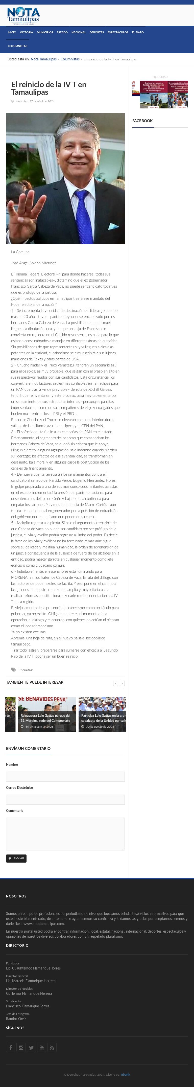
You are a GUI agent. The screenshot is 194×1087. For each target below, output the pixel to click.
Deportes (97, 32)
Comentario (14, 811)
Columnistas (17, 46)
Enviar (18, 858)
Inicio (12, 32)
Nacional (78, 32)
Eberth (125, 1074)
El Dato (138, 32)
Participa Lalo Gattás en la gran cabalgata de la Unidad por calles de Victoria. (95, 721)
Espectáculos (118, 32)
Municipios (45, 32)
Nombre (12, 765)
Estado (62, 32)
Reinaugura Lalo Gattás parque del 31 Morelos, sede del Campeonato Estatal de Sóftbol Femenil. (33, 721)
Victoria (26, 32)
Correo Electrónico (19, 788)
